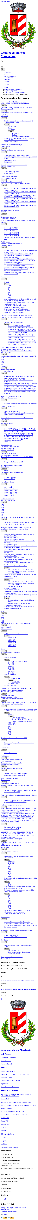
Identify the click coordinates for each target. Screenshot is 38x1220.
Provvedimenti (5, 467)
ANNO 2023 (12, 637)
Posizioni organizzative (7, 277)
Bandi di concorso (6, 352)
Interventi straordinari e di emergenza (11, 839)
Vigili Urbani (4, 1084)
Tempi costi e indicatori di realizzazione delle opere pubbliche (19, 795)
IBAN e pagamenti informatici (9, 778)
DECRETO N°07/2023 (11, 227)
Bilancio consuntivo (10, 674)
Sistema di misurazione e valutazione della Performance (17, 418)
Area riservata (5, 1209)
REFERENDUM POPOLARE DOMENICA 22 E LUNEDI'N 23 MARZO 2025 (16, 1095)
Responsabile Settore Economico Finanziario (17, 310)
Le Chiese (4, 1144)
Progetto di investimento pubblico (14, 539)
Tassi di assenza (5, 242)
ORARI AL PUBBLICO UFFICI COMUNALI (15, 1074)
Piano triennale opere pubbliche (10, 783)
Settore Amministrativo (11, 489)
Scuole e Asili (5, 1099)
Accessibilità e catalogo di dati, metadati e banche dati (16, 930)
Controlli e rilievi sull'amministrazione (12, 698)
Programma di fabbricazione (12, 827)
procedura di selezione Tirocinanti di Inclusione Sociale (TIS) (18, 356)
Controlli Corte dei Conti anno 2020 (11, 182)
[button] (7, 73)
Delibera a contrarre (10, 588)
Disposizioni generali (10, 91)
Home (6, 87)
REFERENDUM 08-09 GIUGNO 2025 (12, 1111)
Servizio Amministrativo (8, 1071)
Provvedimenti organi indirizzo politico (12, 472)
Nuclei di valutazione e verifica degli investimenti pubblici (17, 785)
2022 (9, 292)
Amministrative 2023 (7, 1108)
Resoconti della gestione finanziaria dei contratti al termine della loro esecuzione (19, 607)
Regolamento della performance (21, 136)
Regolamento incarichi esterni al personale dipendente (16, 351)
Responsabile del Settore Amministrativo (16, 309)
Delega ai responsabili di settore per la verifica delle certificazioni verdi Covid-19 (19, 303)
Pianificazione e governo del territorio (12, 805)
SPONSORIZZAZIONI (15, 586)
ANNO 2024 (12, 723)
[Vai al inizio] (1, 999)
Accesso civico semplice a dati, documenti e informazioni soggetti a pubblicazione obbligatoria (18, 922)
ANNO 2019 (12, 641)
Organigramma (8, 173)
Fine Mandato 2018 (10, 160)
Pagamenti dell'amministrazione (10, 764)
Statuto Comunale (6, 1061)
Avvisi (3, 611)
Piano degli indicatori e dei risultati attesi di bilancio (16, 688)
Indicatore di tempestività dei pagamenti (15, 773)
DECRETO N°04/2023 (11, 230)
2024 (9, 289)
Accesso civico (5, 917)
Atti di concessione (6, 629)
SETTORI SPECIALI (14, 573)
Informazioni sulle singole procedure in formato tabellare (17, 517)
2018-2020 (11, 669)
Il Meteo (3, 1130)
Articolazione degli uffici (8, 166)
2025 (9, 287)
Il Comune (7, 1054)
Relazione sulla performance (9, 398)
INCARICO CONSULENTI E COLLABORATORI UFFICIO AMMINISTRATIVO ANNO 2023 (20, 196)
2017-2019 (11, 671)
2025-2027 (11, 863)
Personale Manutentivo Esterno (10, 1087)
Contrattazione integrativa (8, 217)
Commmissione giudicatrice (12, 605)
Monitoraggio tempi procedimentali (11, 455)
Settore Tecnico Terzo (10, 490)
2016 (2, 516)
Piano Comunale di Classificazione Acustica (13, 102)
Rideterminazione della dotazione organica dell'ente (19, 267)
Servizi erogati (5, 756)
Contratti (7, 552)
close (2, 69)
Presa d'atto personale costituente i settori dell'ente (18, 254)
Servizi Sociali (5, 1118)
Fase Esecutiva (8, 551)
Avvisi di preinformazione (12, 590)
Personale (3, 212)
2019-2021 (11, 668)
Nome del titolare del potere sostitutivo (15, 937)
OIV (2, 215)
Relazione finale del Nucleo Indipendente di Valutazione (20, 403)
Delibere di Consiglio (10, 477)
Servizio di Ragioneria (10, 494)
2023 (9, 290)
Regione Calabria (6, 1)
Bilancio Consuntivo (14, 678)
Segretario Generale (6, 1064)
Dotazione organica (6, 245)
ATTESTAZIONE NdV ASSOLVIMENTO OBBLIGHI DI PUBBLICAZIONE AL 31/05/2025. (22, 719)
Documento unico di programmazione (12, 690)
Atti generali (4, 116)
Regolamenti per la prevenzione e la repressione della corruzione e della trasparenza (19, 887)
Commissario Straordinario (8, 1057)
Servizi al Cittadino (10, 1090)
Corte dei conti (5, 748)
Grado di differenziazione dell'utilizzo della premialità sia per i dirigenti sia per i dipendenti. (20, 377)
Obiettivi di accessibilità (11, 935)
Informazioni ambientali (8, 837)
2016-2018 (11, 673)
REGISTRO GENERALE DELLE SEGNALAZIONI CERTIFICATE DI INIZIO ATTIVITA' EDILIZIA (17, 817)
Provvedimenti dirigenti (7, 482)
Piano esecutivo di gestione (12, 411)
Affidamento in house (10, 544)
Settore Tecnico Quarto (11, 492)
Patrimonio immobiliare (7, 695)
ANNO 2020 (12, 639)
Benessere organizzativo (8, 369)
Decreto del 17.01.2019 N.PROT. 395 (19, 326)
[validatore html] (4, 1218)
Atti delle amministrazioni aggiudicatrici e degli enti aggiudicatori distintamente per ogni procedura (16, 528)
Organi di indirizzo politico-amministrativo (13, 150)
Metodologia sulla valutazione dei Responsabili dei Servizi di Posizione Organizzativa (19, 413)
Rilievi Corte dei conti (10, 753)
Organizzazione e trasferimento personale (16, 269)
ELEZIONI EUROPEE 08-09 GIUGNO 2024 (14, 1114)
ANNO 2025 (12, 714)
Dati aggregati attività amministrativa (11, 465)
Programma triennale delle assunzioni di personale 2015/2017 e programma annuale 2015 (18, 264)
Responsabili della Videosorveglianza (15, 312)
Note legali (10, 1208)
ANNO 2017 (12, 644)
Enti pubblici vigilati (7, 423)
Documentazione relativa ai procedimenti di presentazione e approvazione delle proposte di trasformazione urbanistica (18, 814)
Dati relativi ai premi (7, 371)
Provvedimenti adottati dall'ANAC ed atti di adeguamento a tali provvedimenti (17, 911)
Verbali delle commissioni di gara (14, 557)
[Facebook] (5, 64)
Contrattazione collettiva (8, 218)
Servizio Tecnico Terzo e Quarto (10, 1080)
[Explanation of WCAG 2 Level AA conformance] (11, 1218)
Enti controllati (5, 419)
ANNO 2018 (12, 642)
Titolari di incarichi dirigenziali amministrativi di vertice (17, 317)
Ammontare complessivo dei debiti (14, 775)
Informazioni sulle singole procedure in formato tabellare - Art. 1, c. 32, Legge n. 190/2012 (20, 523)
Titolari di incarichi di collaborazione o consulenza (15, 183)
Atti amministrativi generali (12, 122)
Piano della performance (8, 406)
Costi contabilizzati (6, 761)
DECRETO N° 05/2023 (11, 232)
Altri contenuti (5, 847)
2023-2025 (11, 664)
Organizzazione (5, 146)
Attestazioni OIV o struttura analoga (14, 92)
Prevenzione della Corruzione (9, 851)
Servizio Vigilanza (9, 495)
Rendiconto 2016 (13, 683)
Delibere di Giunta (9, 479)
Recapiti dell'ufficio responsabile (13, 462)
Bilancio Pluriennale (10, 685)
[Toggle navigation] (2, 67)
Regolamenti (11, 129)
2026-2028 (11, 861)
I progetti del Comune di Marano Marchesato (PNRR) (16, 107)
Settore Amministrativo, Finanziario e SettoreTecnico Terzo (19, 953)
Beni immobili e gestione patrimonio (11, 692)
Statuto (10, 128)
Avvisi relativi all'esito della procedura (15, 566)
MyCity (4, 1214)
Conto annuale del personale (12, 270)
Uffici (5, 1068)
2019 (9, 297)
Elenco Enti (7, 442)
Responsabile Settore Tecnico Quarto (15, 305)
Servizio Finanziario (6, 1077)
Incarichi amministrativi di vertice (14, 322)
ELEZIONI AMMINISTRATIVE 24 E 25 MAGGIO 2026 (18, 1105)
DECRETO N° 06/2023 (11, 234)
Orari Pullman (5, 1124)
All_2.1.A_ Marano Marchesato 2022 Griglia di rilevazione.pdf (17, 980)
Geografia (4, 1141)
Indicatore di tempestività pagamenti (11, 768)
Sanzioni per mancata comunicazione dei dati (14, 165)
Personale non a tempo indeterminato (11, 243)
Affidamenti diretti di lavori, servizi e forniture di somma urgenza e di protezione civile (20, 546)
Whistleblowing (5, 958)
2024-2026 (11, 663)
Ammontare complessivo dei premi (11, 396)
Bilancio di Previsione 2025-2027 (18, 661)
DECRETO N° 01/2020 (11, 235)
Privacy (3, 1208)
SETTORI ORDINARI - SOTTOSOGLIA (21, 569)
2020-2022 (11, 666)
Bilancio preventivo (10, 657)
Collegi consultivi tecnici (11, 537)
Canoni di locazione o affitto (9, 697)
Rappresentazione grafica (8, 448)
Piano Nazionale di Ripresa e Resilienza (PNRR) (15, 103)
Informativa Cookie (20, 1208)
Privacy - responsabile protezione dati (12, 957)
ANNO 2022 (16, 682)
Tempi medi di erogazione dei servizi (11, 759)
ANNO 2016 (12, 646)
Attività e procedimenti (7, 450)
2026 (9, 285)
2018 (2, 363)
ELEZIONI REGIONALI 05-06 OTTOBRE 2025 (16, 1102)
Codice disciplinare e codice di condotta (16, 140)
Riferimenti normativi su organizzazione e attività (18, 121)
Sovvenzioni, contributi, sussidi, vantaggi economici (16, 623)
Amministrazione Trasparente (12, 89)
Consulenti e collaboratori (8, 178)
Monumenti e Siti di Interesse (9, 1147)
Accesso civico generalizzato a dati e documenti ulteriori (20, 925)
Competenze (8, 162)
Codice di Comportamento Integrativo (12, 349)
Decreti (6, 282)
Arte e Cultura (8, 1134)
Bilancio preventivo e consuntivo (10, 652)
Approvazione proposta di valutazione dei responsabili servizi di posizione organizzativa (20, 299)
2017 (2, 364)
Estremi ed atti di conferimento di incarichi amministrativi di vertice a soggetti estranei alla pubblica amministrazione (21, 335)
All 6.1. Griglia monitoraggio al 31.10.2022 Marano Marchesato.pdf (18, 989)
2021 (9, 294)
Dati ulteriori (4, 940)
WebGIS (3, 1127)
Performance (4, 366)
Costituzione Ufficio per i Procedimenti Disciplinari (16, 347)
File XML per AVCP (14, 950)
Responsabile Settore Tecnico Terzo (14, 307)
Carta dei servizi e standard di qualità (11, 763)
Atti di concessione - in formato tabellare (16, 634)
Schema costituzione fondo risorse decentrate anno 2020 (20, 383)
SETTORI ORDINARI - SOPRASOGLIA (21, 571)
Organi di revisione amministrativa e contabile (14, 738)
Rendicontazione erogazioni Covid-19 (12, 845)
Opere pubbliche (5, 780)
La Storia (3, 1137)
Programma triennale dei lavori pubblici (19, 603)
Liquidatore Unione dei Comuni (10, 210)
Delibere (14, 135)
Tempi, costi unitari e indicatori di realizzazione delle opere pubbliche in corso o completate (19, 801)
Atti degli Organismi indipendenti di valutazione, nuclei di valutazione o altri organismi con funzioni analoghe (20, 710)
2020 (9, 295)
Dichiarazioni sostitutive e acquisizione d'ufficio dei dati (17, 457)
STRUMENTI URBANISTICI (10, 822)
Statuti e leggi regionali (11, 141)
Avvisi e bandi (8, 578)
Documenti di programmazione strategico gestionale (19, 138)
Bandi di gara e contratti (8, 500)
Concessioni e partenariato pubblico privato (17, 549)
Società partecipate (6, 445)
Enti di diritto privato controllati (10, 446)
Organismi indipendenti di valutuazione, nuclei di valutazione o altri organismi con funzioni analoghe (18, 703)
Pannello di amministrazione (9, 1211)
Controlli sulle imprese (7, 499)
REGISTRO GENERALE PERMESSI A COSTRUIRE (17, 820)
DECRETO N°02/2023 (11, 229)
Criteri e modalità (6, 627)
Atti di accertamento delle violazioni (14, 913)
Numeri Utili (4, 1121)
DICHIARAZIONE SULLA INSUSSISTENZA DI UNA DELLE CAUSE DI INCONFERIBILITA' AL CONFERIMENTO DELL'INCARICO (20, 429)
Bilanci (3, 649)
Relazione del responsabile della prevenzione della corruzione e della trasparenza (19, 890)
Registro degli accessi (10, 927)
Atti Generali (12, 126)
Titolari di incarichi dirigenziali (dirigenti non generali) (16, 315)
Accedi (6, 84)
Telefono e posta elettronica (9, 176)
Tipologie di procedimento (8, 453)
